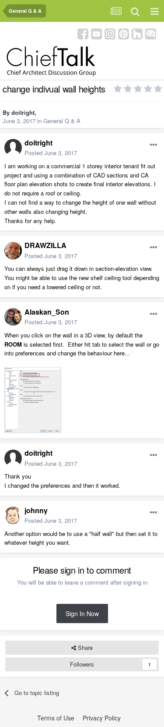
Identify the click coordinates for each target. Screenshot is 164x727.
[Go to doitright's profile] (13, 147)
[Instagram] (110, 33)
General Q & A (61, 121)
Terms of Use (55, 717)
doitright (23, 112)
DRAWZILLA (45, 245)
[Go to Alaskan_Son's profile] (13, 317)
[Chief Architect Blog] (150, 33)
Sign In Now (82, 613)
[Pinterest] (123, 33)
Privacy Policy (102, 717)
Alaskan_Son (46, 312)
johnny (36, 510)
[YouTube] (96, 33)
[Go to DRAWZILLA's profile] (13, 250)
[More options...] (153, 145)
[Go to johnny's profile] (13, 515)
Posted (50, 153)
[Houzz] (137, 33)
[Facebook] (82, 33)
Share (84, 647)
